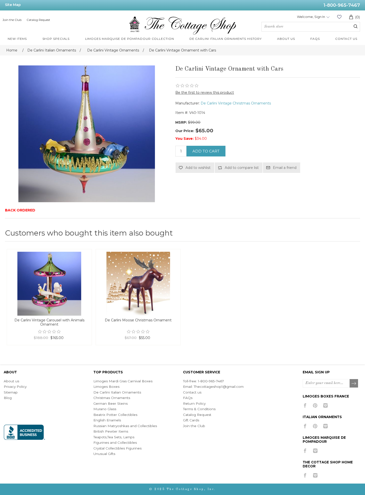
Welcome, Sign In (311, 17)
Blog (8, 398)
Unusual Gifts (104, 454)
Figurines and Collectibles (115, 443)
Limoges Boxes (106, 387)
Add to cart (205, 151)
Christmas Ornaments (111, 398)
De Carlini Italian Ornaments (117, 392)
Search (356, 26)
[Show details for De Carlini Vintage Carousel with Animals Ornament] (49, 284)
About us (11, 381)
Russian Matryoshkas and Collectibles (125, 426)
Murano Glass (104, 409)
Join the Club (12, 20)
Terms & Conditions (199, 409)
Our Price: (184, 131)
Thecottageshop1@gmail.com (219, 387)
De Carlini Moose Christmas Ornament (138, 320)
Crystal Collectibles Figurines (117, 448)
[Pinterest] (315, 405)
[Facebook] (305, 405)
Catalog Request (38, 20)
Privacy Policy (15, 387)
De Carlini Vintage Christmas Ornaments (236, 103)
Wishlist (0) (339, 17)
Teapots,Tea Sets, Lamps (113, 437)
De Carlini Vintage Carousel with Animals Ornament (49, 322)
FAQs (187, 398)
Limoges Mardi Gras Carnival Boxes (122, 381)
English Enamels (107, 420)
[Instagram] (325, 405)
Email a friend (284, 167)
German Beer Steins (110, 403)
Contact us (192, 392)
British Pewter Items (110, 431)
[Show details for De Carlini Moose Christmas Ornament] (138, 284)
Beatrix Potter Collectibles (115, 415)
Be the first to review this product (204, 92)
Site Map (13, 4)
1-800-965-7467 (342, 5)
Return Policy (194, 403)
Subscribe (354, 383)
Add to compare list (242, 167)
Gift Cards (191, 420)
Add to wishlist (198, 167)
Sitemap (11, 392)
